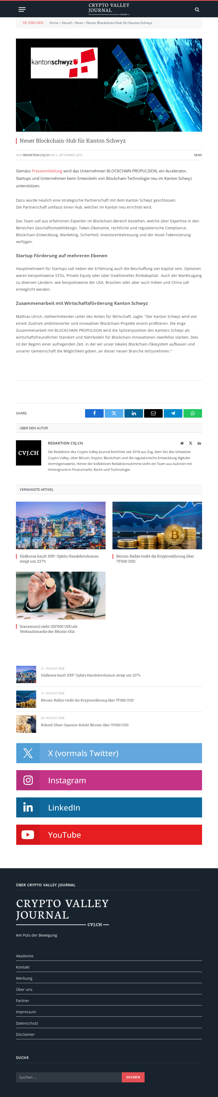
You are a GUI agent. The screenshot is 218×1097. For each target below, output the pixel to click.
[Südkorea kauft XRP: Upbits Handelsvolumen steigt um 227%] (61, 525)
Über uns (24, 989)
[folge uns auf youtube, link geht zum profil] (109, 835)
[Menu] (22, 9)
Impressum (26, 1011)
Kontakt (23, 967)
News (79, 22)
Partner (22, 1000)
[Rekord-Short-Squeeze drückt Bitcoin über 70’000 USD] (26, 724)
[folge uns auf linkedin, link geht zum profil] (109, 807)
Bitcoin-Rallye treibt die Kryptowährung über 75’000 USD (155, 559)
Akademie (24, 955)
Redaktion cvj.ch (36, 155)
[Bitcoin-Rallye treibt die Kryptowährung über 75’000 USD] (157, 525)
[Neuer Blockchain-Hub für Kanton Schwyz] (109, 85)
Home (53, 22)
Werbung (24, 978)
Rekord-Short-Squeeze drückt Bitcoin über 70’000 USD (85, 724)
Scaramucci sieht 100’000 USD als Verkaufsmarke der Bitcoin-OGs (48, 629)
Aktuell (67, 22)
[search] (196, 9)
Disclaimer (25, 1034)
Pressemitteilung (47, 170)
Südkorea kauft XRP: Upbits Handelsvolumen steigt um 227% (59, 559)
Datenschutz (27, 1023)
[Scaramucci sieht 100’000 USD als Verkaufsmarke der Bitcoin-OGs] (61, 595)
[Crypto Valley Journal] (109, 9)
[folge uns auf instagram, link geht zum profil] (109, 780)
